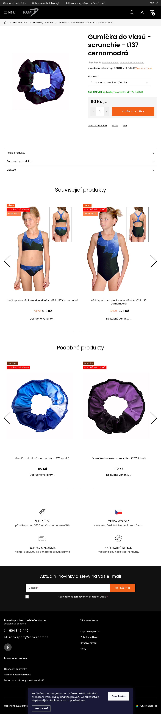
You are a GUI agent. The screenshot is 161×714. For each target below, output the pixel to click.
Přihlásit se (122, 587)
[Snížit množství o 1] (93, 111)
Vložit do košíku (133, 111)
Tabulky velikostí (89, 637)
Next (153, 261)
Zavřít (106, 123)
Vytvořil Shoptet (148, 705)
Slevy (83, 648)
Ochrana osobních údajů (45, 3)
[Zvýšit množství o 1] (106, 111)
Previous (7, 261)
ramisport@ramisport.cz (28, 637)
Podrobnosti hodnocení (132, 62)
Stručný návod (88, 643)
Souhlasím (118, 696)
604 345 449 (18, 630)
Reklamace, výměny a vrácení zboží (85, 3)
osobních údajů (97, 596)
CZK (152, 3)
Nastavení (41, 708)
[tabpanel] (42, 264)
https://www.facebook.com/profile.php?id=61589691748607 (8, 647)
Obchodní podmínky (14, 3)
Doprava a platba (90, 631)
